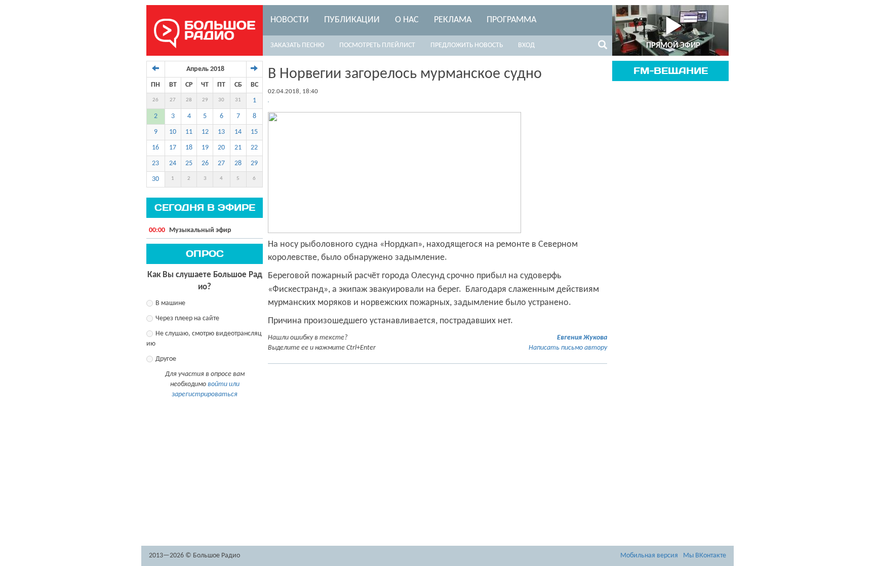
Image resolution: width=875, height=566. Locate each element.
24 (172, 163)
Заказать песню (297, 45)
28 (189, 100)
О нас (407, 20)
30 (221, 100)
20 (221, 148)
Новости (289, 20)
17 (172, 148)
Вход (526, 45)
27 (173, 100)
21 (238, 148)
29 (205, 100)
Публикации (352, 20)
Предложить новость (466, 45)
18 (188, 148)
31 (238, 100)
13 (221, 132)
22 (254, 148)
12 (205, 132)
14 (238, 132)
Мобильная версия (649, 555)
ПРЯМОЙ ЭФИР (673, 46)
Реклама (452, 20)
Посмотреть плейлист (377, 45)
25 (188, 163)
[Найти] (602, 46)
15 (254, 132)
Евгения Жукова (582, 338)
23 (155, 163)
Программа (511, 20)
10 (172, 132)
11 (188, 132)
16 (155, 148)
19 (205, 148)
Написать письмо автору (568, 348)
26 (155, 100)
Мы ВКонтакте (704, 555)
